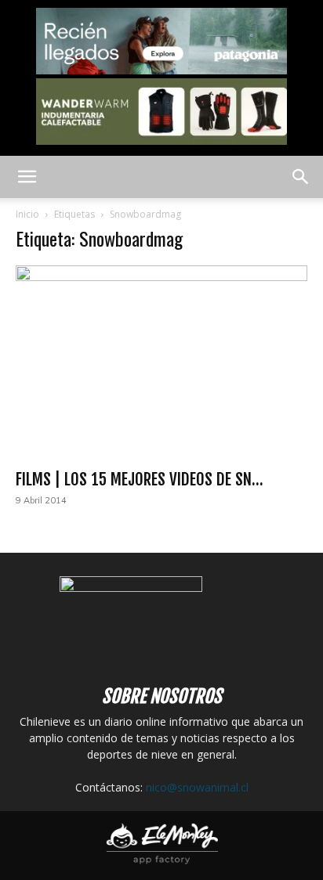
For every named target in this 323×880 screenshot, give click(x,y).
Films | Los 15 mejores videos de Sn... (139, 479)
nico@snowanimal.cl (197, 787)
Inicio (27, 214)
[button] (27, 177)
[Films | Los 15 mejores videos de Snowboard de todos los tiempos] (161, 362)
